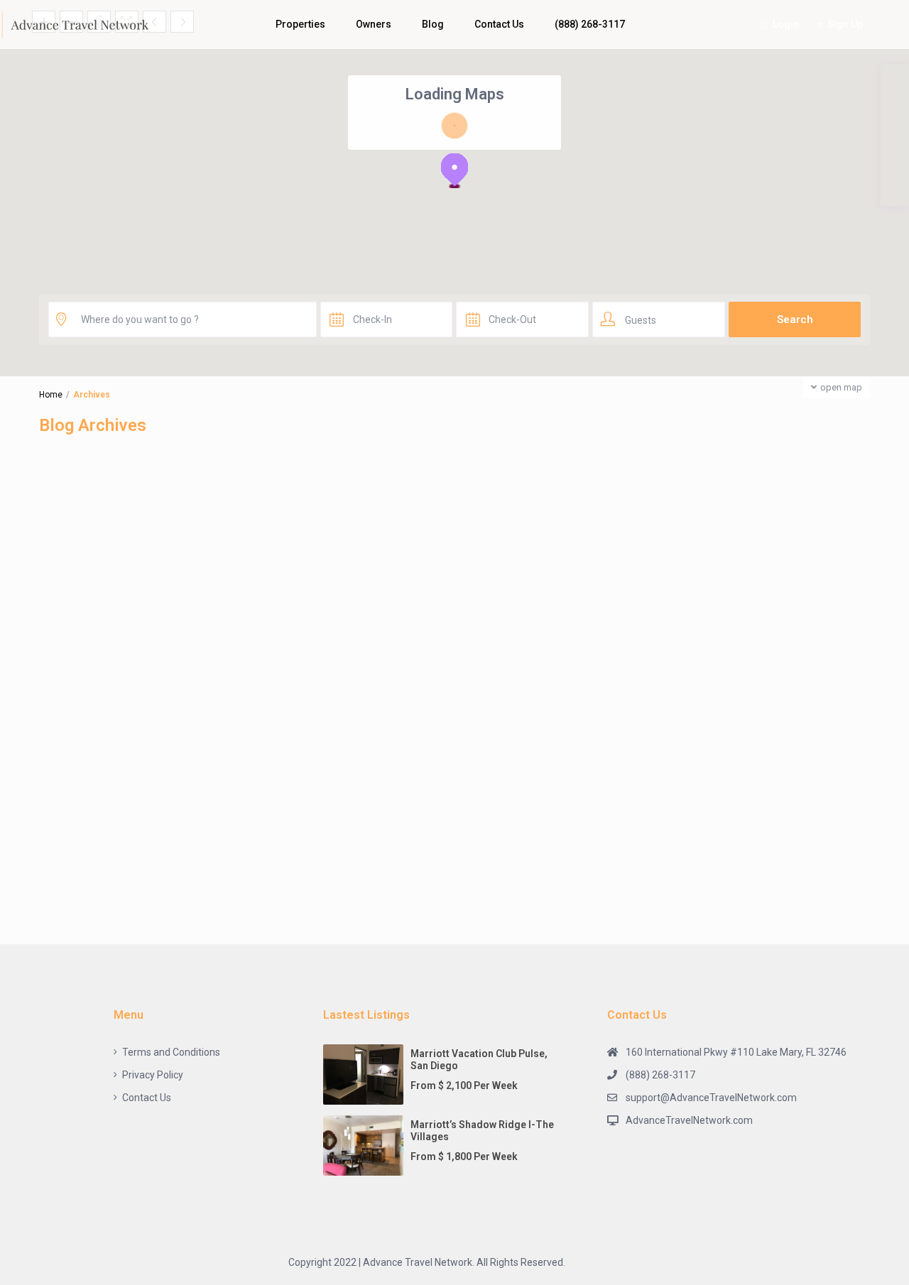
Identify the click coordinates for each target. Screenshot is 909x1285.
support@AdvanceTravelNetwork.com (711, 1097)
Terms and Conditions (171, 1052)
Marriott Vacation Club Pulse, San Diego (479, 1059)
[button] (454, 170)
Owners (373, 24)
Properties (300, 24)
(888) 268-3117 (590, 24)
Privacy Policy (152, 1075)
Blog (433, 24)
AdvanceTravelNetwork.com (689, 1120)
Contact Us (499, 24)
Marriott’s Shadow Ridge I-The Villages (482, 1130)
